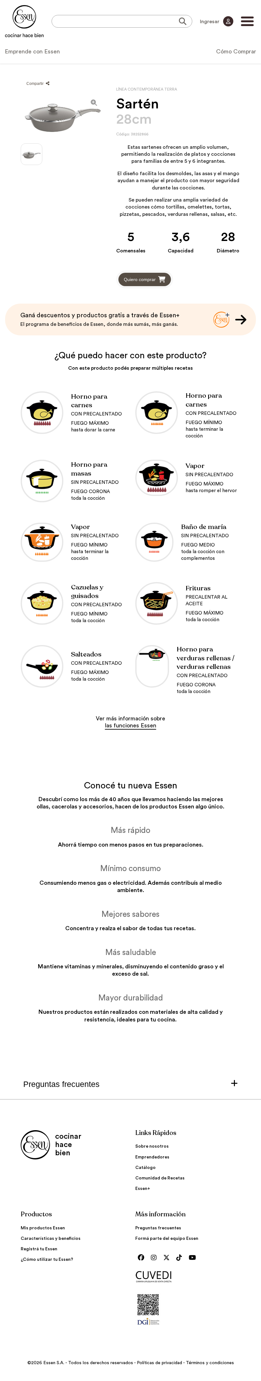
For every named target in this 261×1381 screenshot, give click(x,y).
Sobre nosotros (152, 1146)
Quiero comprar (140, 279)
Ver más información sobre (130, 722)
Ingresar (210, 21)
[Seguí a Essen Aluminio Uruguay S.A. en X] (168, 1258)
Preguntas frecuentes (158, 1228)
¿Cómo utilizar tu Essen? (47, 1259)
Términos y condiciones (210, 1363)
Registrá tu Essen (39, 1249)
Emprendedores (152, 1157)
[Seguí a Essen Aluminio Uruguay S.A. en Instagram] (155, 1258)
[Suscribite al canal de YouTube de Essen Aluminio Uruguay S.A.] (194, 1258)
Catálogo (145, 1167)
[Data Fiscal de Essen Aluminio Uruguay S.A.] (148, 1327)
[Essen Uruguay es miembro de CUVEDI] (187, 1277)
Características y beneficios (51, 1238)
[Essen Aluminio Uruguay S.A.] (24, 21)
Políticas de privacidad (159, 1363)
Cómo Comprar (236, 51)
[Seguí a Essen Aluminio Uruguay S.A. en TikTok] (180, 1258)
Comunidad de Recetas (160, 1178)
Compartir (35, 83)
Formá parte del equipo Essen (166, 1238)
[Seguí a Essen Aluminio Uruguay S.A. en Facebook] (142, 1258)
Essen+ (142, 1188)
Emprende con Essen (32, 51)
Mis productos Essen (43, 1228)
